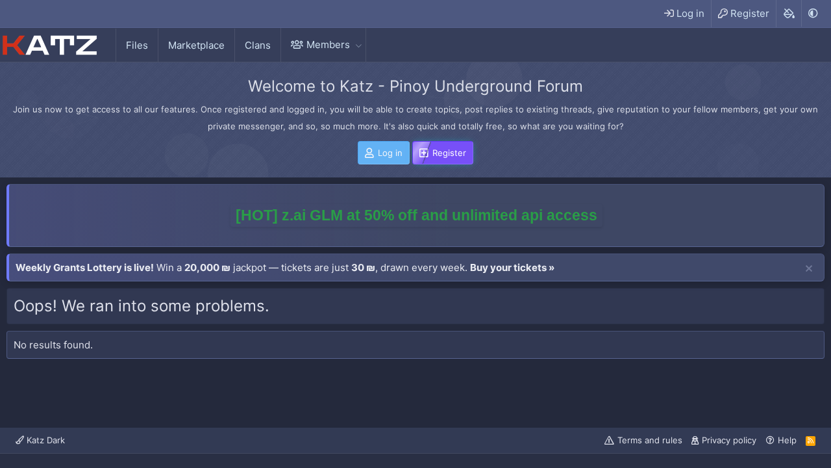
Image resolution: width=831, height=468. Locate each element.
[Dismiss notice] (808, 269)
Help (787, 440)
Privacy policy (729, 440)
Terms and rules (649, 440)
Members (328, 44)
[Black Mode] (813, 13)
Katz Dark (44, 440)
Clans (258, 45)
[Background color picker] (788, 13)
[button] (358, 44)
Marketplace (196, 45)
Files (137, 45)
